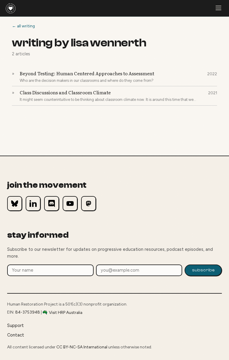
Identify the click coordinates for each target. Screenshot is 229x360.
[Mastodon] (88, 203)
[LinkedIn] (33, 203)
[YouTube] (70, 203)
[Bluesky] (14, 203)
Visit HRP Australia (65, 312)
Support (15, 325)
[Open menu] (218, 8)
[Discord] (51, 203)
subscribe (203, 270)
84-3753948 (27, 312)
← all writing (23, 26)
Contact (15, 335)
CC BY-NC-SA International (81, 347)
